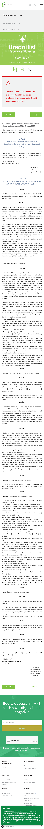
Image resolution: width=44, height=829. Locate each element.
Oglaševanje (27, 800)
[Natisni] (36, 114)
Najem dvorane (28, 771)
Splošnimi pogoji (22, 748)
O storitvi (26, 779)
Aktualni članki (6, 793)
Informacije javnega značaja (31, 798)
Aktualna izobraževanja (30, 766)
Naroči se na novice (7, 795)
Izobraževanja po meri (30, 768)
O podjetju (27, 793)
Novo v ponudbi (6, 779)
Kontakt (26, 795)
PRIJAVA (22, 728)
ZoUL (14, 95)
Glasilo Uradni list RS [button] (10, 23)
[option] (22, 57)
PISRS (21, 101)
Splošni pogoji (28, 803)
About (33, 793)
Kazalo (9, 115)
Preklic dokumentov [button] (10, 29)
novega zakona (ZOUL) (19, 812)
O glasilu (4, 768)
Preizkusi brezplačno (29, 782)
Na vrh (34, 687)
